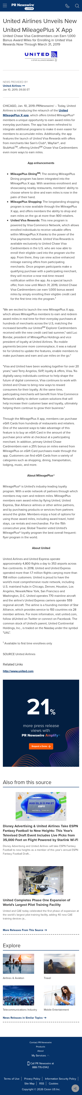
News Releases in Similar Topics (23, 1018)
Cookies (53, 1083)
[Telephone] (67, 6)
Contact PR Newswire (41, 1042)
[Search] (77, 6)
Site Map (29, 1083)
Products (40, 1046)
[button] (41, 56)
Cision (47, 1089)
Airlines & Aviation (13, 978)
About (40, 1050)
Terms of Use (11, 1079)
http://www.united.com (18, 671)
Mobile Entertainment (56, 1010)
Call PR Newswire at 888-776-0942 (42, 1065)
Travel (47, 978)
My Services (39, 1055)
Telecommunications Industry (20, 1010)
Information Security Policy (60, 1079)
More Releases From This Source (23, 930)
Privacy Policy (32, 1079)
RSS (41, 1083)
